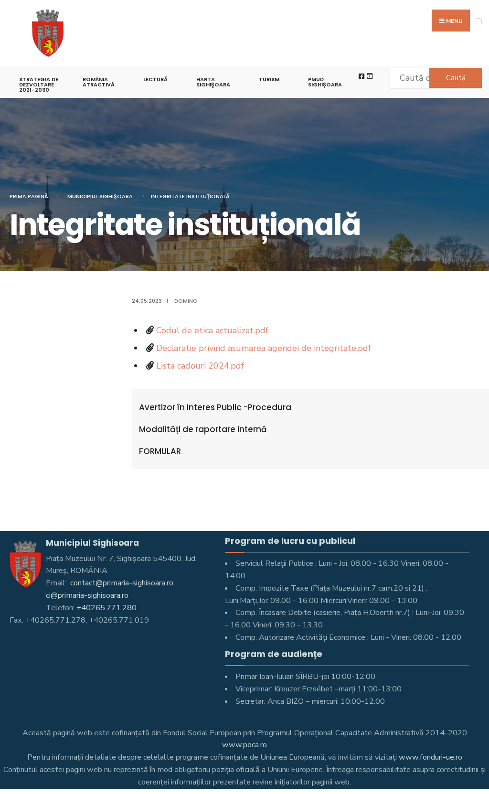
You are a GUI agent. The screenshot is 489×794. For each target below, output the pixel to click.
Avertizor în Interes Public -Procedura (215, 407)
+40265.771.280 (106, 608)
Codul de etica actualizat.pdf (212, 330)
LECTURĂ (155, 79)
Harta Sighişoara (213, 81)
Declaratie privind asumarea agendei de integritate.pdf (263, 348)
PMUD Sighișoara (325, 81)
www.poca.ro (244, 745)
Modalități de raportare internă (203, 429)
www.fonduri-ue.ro (430, 757)
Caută (456, 78)
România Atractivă (99, 81)
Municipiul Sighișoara (100, 196)
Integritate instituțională (190, 196)
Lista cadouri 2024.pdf (200, 365)
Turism (269, 79)
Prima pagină (29, 196)
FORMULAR (160, 451)
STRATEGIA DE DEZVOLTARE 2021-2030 (38, 84)
